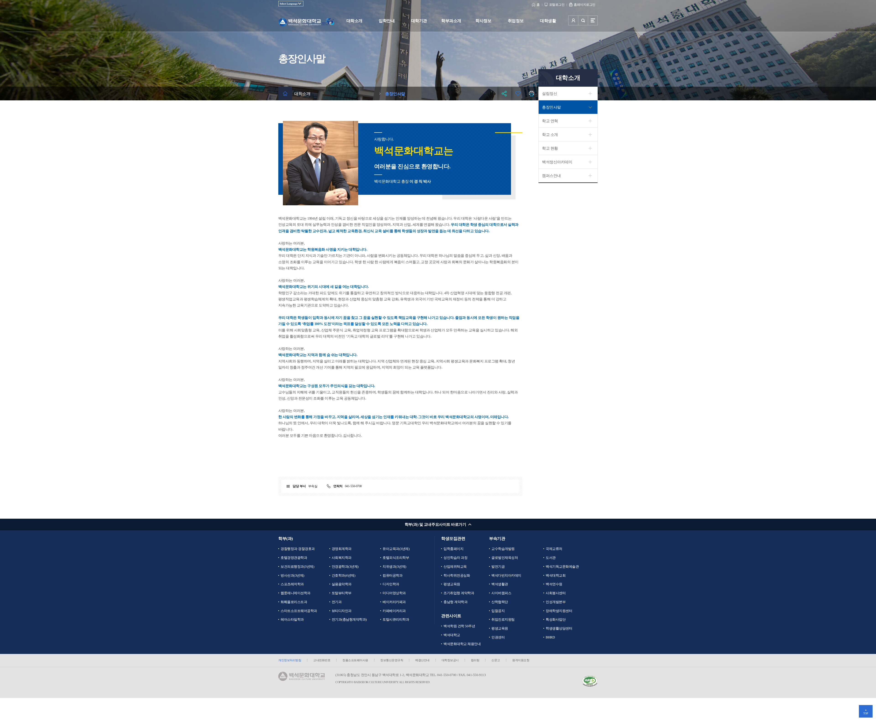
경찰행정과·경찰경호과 (298, 549)
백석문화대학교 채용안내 (462, 644)
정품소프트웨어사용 (355, 660)
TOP (865, 713)
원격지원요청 (520, 660)
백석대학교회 (556, 575)
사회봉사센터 (556, 593)
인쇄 (531, 93)
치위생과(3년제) (394, 566)
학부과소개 (451, 20)
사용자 (573, 20)
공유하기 (504, 93)
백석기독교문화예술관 (562, 566)
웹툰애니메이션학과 (295, 593)
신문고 (495, 660)
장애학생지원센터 (559, 611)
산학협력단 (499, 602)
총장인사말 (551, 107)
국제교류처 (554, 549)
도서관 (551, 558)
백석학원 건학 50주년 (459, 626)
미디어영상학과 (394, 593)
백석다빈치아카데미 (506, 575)
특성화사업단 (556, 619)
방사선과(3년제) (292, 575)
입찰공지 (498, 611)
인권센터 (498, 637)
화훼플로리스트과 (294, 602)
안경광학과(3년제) (345, 566)
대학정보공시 (450, 660)
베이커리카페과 (394, 602)
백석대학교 (451, 635)
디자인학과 (391, 584)
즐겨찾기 (518, 93)
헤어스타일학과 (292, 619)
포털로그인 (557, 4)
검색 (583, 20)
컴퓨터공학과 (392, 575)
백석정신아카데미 (557, 162)
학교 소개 (550, 135)
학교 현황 (550, 148)
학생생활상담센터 (559, 628)
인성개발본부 (556, 602)
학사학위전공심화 (456, 575)
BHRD (550, 637)
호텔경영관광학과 (294, 558)
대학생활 (548, 20)
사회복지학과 (342, 558)
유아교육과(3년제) (396, 549)
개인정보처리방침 (289, 660)
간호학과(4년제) (343, 575)
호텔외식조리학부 (396, 558)
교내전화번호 (321, 660)
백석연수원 (554, 584)
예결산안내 (422, 660)
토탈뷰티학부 (342, 593)
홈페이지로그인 (584, 4)
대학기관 (419, 20)
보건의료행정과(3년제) (297, 566)
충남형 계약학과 (455, 602)
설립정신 (549, 93)
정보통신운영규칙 (391, 660)
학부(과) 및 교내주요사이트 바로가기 (435, 524)
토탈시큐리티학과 (396, 619)
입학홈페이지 (453, 549)
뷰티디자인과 (342, 611)
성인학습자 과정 (455, 558)
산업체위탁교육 (455, 566)
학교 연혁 (550, 121)
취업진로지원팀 (503, 619)
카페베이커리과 (394, 611)
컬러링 (475, 660)
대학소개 (354, 20)
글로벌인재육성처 (504, 558)
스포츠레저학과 (292, 584)
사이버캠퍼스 (501, 593)
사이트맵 (593, 20)
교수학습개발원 (503, 549)
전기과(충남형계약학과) (349, 619)
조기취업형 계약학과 (458, 593)
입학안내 (387, 20)
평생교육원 (451, 584)
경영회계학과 (342, 549)
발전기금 (498, 566)
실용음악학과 (342, 584)
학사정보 (483, 20)
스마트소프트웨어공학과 (299, 611)
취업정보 (516, 20)
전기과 (337, 602)
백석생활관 (499, 584)
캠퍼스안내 (551, 176)
